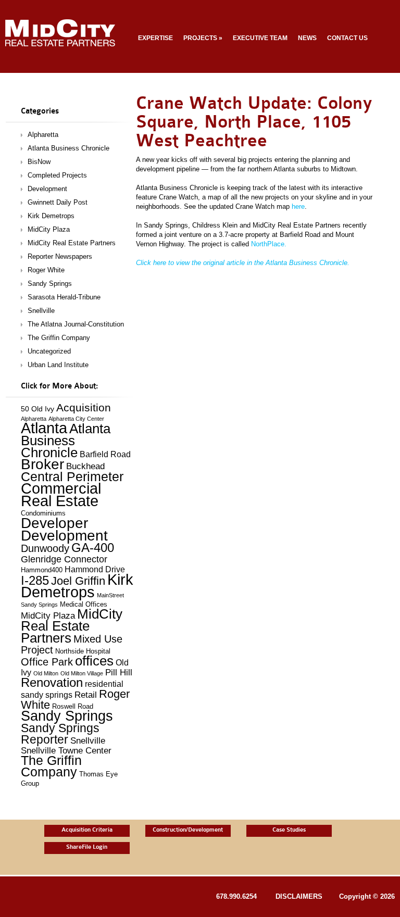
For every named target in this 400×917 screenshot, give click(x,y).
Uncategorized (49, 351)
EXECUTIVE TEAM (260, 38)
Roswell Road (72, 706)
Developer (54, 522)
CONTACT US (347, 38)
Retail (85, 695)
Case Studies (289, 829)
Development (47, 189)
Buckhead (85, 466)
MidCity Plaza (49, 229)
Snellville (41, 311)
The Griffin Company (59, 338)
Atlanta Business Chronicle (68, 148)
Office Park (47, 662)
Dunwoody (45, 548)
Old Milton (45, 673)
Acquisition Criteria (87, 829)
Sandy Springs (50, 283)
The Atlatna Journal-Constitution (76, 324)
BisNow (39, 162)
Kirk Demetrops (51, 216)
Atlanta (44, 427)
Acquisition (83, 407)
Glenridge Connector (64, 559)
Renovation (52, 682)
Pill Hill (118, 672)
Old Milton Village (81, 673)
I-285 (35, 580)
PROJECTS (202, 38)
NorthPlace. (268, 244)
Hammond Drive (95, 569)
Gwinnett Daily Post (58, 202)
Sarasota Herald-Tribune (64, 297)
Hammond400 (42, 570)
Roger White (46, 270)
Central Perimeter (72, 476)
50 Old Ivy (37, 409)
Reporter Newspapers (60, 256)
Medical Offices (83, 604)
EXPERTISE (155, 38)
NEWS (307, 38)
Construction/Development (188, 829)
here (298, 206)
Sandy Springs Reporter (60, 733)
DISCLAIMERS (299, 896)
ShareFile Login (86, 847)
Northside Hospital (82, 651)
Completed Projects (57, 175)
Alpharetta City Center (76, 419)
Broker (42, 464)
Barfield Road (105, 454)
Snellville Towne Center (66, 751)
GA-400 (92, 548)
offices (94, 661)
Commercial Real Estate (61, 494)
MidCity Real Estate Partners (72, 243)
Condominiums (43, 513)
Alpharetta (43, 135)
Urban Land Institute (58, 365)
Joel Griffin (78, 581)
